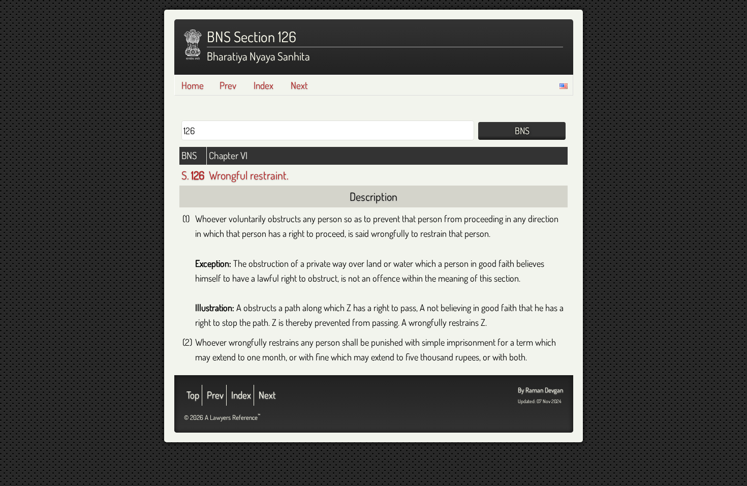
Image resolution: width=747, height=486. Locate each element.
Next (299, 85)
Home (192, 85)
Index (263, 85)
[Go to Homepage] (193, 44)
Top (192, 394)
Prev (228, 85)
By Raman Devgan (540, 390)
